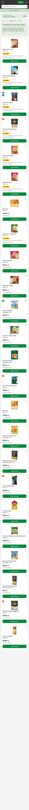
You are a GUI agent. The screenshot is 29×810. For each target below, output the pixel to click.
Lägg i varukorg (14, 61)
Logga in (21, 2)
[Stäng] (27, 10)
